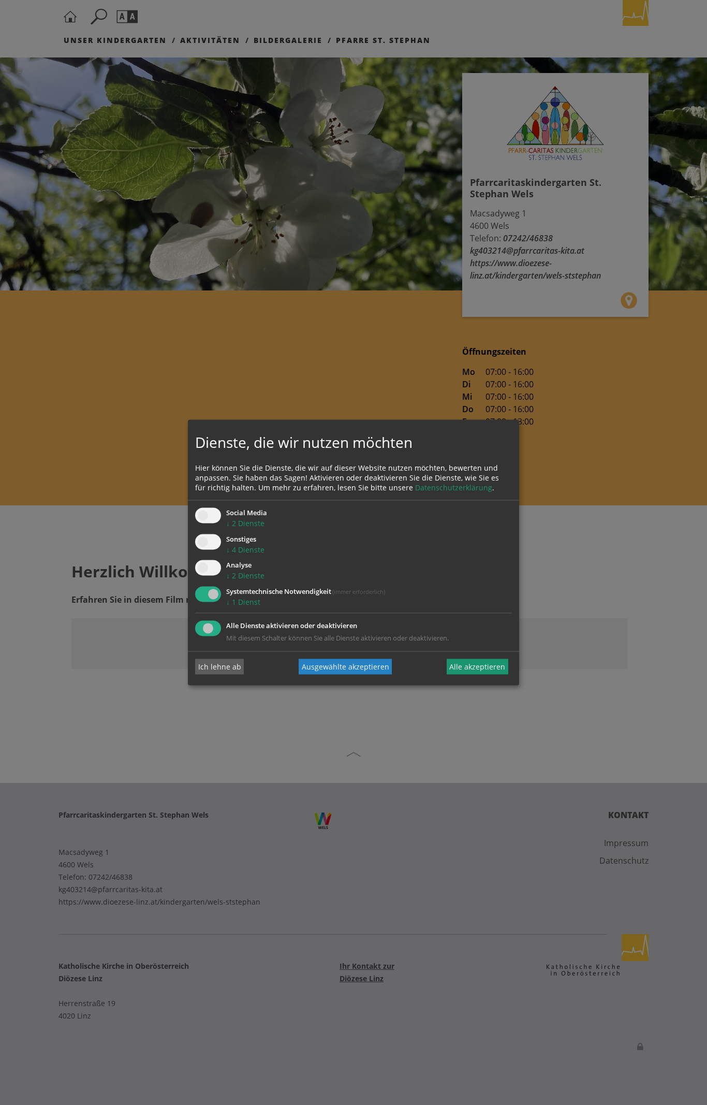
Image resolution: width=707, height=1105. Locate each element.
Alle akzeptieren (477, 667)
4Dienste (245, 550)
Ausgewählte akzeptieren (345, 667)
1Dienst (243, 602)
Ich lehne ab (219, 667)
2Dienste (245, 523)
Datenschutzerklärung (453, 487)
